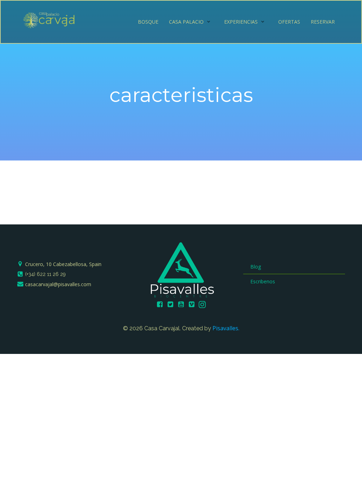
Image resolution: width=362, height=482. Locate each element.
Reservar (323, 21)
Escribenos (262, 281)
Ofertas (289, 21)
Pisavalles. (225, 328)
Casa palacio (186, 21)
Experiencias (241, 21)
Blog (255, 266)
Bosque (148, 21)
